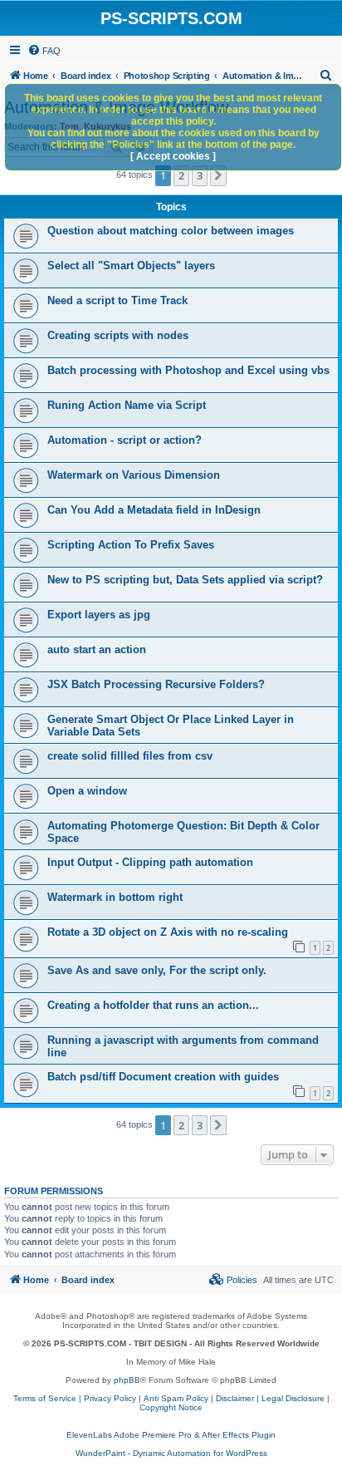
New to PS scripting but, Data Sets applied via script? (185, 579)
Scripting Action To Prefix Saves (130, 545)
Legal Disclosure (293, 1398)
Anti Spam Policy (176, 1398)
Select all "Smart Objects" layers (131, 265)
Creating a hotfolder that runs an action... (153, 1005)
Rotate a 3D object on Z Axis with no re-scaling (167, 932)
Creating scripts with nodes (117, 335)
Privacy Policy (110, 1398)
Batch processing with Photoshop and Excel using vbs (188, 370)
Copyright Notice (171, 1407)
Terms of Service (44, 1398)
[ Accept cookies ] (173, 156)
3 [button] (200, 175)
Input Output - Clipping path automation (150, 862)
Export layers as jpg (98, 614)
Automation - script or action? (124, 440)
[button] (218, 175)
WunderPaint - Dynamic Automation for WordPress (171, 1453)
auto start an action (96, 649)
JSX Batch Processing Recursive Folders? (156, 684)
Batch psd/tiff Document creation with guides (163, 1076)
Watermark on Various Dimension (133, 475)
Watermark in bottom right (115, 897)
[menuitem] (44, 51)
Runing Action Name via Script (126, 405)
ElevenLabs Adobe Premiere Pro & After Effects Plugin (171, 1434)
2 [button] (181, 175)
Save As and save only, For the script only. (156, 970)
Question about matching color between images (170, 230)
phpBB (127, 1380)
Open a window (87, 791)
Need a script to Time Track (117, 300)
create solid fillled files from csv (130, 756)
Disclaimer (235, 1398)
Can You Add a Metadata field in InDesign (154, 510)
